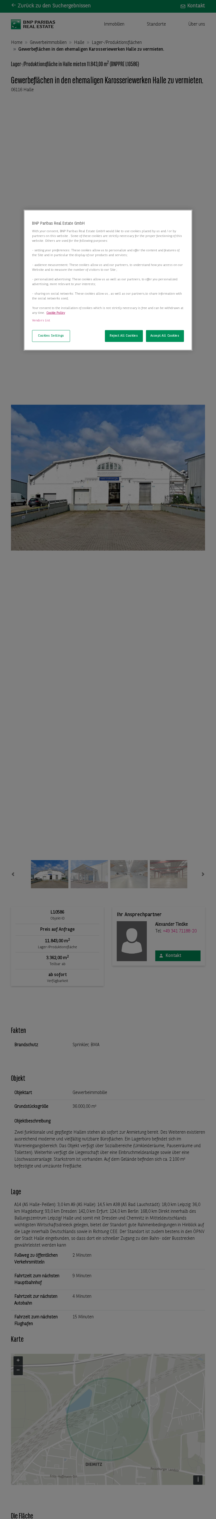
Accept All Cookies (164, 335)
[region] (108, 280)
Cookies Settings (51, 335)
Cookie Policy (55, 313)
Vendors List (41, 320)
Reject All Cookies (124, 335)
